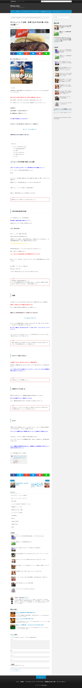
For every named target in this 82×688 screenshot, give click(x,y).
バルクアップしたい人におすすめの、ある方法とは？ (25, 588)
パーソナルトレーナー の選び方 (17, 512)
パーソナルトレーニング (26, 11)
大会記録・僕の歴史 (14, 521)
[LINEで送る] (46, 53)
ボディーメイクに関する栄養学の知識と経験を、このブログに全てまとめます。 (30, 535)
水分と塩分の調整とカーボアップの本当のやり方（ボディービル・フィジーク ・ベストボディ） (65, 68)
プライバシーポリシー (57, 11)
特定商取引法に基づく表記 (45, 11)
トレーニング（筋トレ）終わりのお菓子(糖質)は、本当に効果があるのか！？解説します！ (37, 484)
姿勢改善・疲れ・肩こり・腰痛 (16, 509)
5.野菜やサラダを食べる (18, 154)
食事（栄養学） (18, 27)
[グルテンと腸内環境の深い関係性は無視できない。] (12, 614)
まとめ (15, 156)
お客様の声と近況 (14, 524)
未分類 (12, 527)
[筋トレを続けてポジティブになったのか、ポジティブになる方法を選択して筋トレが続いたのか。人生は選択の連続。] (56, 39)
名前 (11, 650)
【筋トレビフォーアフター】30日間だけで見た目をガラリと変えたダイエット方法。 (31, 559)
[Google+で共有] (26, 53)
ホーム (12, 11)
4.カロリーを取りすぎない (19, 152)
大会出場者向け (14, 515)
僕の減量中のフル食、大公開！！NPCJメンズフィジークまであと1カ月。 (29, 571)
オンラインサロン (36, 11)
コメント (11, 639)
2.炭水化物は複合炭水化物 (19, 148)
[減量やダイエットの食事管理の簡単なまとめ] (56, 33)
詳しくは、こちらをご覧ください (30, 129)
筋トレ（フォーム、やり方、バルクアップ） (19, 498)
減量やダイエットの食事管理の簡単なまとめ (24, 541)
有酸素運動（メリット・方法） (16, 506)
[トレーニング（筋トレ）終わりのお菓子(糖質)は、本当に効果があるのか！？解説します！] (47, 485)
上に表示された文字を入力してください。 (17, 665)
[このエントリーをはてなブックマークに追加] (33, 53)
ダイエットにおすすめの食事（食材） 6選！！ (25, 618)
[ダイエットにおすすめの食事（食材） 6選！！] (12, 620)
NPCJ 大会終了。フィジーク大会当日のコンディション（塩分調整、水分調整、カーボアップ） (33, 565)
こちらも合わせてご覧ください (30, 317)
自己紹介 (17, 11)
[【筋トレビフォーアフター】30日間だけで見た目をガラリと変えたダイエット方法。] (56, 27)
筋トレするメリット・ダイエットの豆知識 (18, 495)
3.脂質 (15, 150)
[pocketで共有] (39, 53)
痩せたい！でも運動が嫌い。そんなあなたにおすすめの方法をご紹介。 (30, 624)
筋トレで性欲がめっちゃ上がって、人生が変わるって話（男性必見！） (28, 547)
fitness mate (15, 6)
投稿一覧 (26, 597)
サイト (11, 659)
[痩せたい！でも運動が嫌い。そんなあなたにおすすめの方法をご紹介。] (12, 626)
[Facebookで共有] (13, 53)
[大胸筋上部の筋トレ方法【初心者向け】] (12, 485)
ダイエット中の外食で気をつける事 (19, 146)
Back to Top (41, 677)
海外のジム (13, 518)
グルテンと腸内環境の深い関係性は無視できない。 (26, 612)
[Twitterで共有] (20, 53)
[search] (71, 1)
